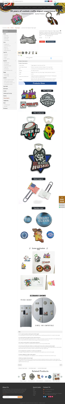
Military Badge (6, 75)
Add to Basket (51, 41)
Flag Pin (5, 57)
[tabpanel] (32, 14)
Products (26, 7)
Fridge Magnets (6, 98)
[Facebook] (45, 1)
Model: (40, 35)
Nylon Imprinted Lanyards (8, 81)
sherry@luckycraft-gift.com (18, 1)
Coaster (4, 91)
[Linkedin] (47, 1)
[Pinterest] (51, 1)
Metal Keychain (6, 62)
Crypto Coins (6, 48)
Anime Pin (6, 55)
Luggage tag (5, 100)
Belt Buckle (5, 88)
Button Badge (6, 74)
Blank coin (6, 47)
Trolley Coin (6, 67)
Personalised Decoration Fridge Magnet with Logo (31, 380)
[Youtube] (49, 396)
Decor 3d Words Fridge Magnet (40, 380)
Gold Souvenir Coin (7, 45)
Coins (4, 42)
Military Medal (6, 37)
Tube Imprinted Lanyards (8, 84)
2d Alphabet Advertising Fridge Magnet (48, 380)
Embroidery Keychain (7, 65)
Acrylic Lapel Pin (6, 58)
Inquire (42, 41)
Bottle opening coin (7, 50)
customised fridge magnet (42, 368)
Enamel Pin (6, 54)
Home (18, 7)
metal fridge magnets (32, 368)
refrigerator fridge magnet (22, 368)
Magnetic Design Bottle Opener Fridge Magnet (23, 380)
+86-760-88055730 (62, 205)
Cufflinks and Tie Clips (7, 93)
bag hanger (5, 86)
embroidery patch (7, 104)
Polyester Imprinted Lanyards (9, 79)
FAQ (51, 57)
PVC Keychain (6, 64)
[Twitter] (48, 1)
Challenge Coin (6, 44)
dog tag (4, 95)
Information (40, 7)
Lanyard (4, 77)
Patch (4, 102)
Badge (4, 72)
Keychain (5, 60)
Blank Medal (6, 38)
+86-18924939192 (62, 207)
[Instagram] (50, 1)
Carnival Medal (6, 40)
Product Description (29, 57)
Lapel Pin (5, 52)
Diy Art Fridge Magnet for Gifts (56, 380)
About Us (21, 7)
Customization (34, 7)
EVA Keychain (6, 68)
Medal (4, 33)
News (45, 7)
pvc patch (5, 106)
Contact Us (49, 7)
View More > (5, 393)
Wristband (5, 108)
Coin (30, 7)
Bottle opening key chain (8, 70)
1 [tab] (32, 22)
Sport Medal (6, 35)
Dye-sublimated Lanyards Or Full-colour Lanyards (10, 82)
